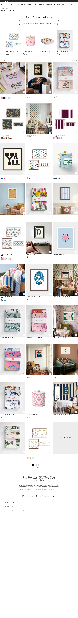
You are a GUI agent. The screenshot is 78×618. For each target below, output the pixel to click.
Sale (63, 4)
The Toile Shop (56, 4)
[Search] (69, 4)
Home (2, 8)
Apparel (35, 4)
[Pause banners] (1, 1)
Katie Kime (6, 4)
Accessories (49, 4)
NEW (18, 4)
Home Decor (41, 4)
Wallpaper (29, 4)
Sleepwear (23, 4)
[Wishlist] (73, 4)
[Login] (71, 4)
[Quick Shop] (24, 92)
